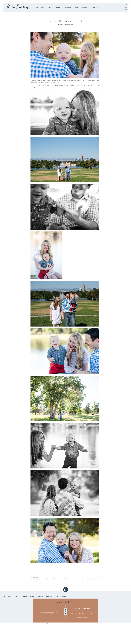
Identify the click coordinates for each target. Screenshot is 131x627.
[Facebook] (126, 7)
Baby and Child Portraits (65, 25)
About (42, 7)
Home (36, 7)
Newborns (57, 7)
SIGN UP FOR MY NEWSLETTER (49, 610)
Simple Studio (67, 7)
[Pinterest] (126, 9)
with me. (65, 601)
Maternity (32, 596)
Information (85, 7)
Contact (95, 7)
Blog (57, 596)
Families (49, 7)
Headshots (76, 7)
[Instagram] (126, 5)
